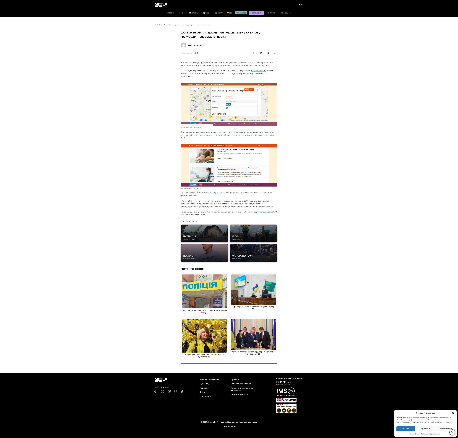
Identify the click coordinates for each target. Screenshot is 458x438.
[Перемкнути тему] (452, 432)
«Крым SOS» (219, 193)
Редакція (284, 13)
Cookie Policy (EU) (239, 394)
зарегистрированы (263, 212)
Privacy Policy (229, 427)
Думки (206, 13)
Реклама (271, 13)
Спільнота (241, 13)
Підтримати (256, 13)
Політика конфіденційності (430, 434)
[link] (156, 391)
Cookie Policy (414, 434)
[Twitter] (261, 53)
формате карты (258, 71)
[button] (453, 413)
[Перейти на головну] (161, 5)
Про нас (235, 380)
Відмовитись (425, 429)
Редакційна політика (241, 384)
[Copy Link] (275, 53)
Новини (181, 13)
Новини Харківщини (209, 380)
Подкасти (218, 13)
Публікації (194, 13)
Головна (170, 13)
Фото (229, 13)
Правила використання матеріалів (242, 389)
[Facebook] (254, 53)
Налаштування (445, 429)
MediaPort (158, 25)
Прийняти (405, 429)
